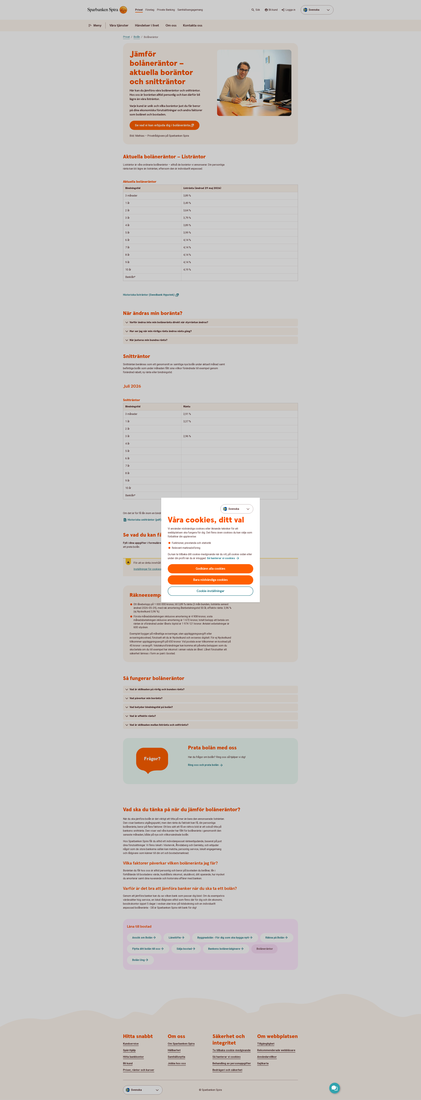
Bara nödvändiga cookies (210, 580)
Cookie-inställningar (210, 591)
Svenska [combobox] (233, 508)
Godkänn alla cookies (210, 569)
